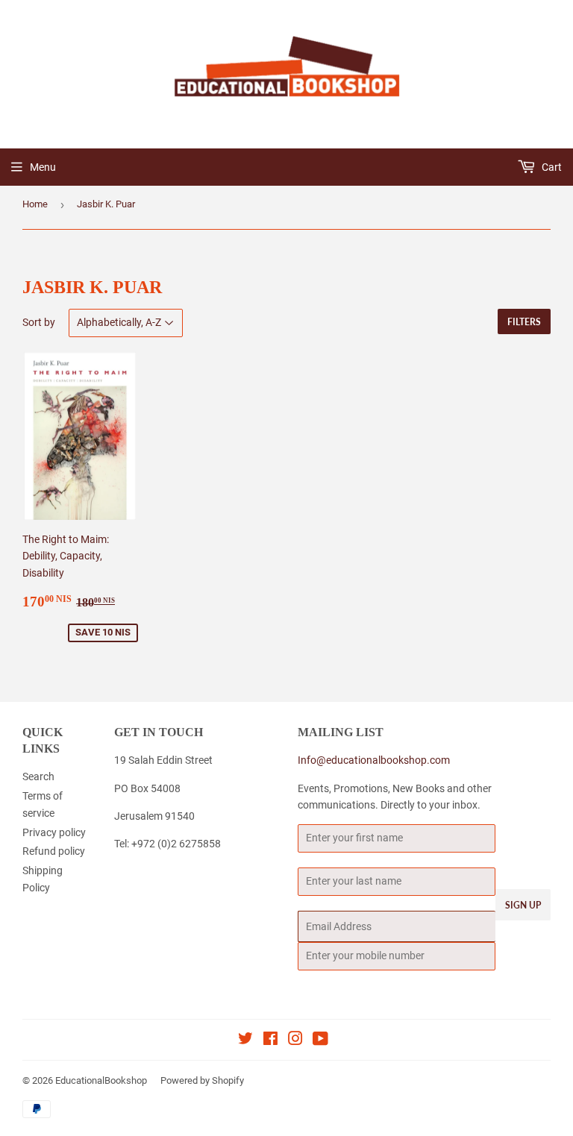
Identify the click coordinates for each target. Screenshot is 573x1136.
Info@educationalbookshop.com (374, 760)
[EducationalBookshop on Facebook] (270, 1040)
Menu (43, 167)
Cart (550, 167)
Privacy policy (54, 832)
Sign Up (523, 905)
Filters (524, 321)
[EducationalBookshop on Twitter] (245, 1040)
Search (38, 776)
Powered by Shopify (202, 1080)
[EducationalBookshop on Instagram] (295, 1040)
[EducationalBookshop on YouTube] (320, 1040)
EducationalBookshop (101, 1080)
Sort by (38, 322)
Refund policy (53, 851)
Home (35, 204)
